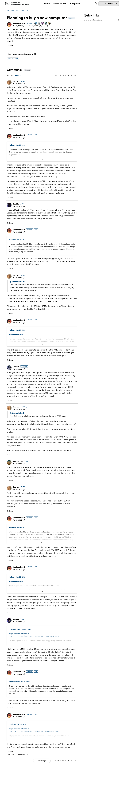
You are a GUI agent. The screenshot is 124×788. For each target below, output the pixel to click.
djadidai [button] (16, 204)
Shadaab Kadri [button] (19, 23)
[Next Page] (71, 75)
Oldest (17, 75)
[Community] (17, 3)
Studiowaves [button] (18, 461)
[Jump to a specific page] (75, 75)
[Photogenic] (35, 23)
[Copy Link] (47, 26)
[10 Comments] (46, 23)
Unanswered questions (101, 20)
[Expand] (42, 159)
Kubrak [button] (16, 81)
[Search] (96, 3)
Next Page (42, 761)
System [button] (43, 26)
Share (10, 45)
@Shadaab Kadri (17, 281)
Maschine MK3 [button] (13, 58)
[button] (9, 24)
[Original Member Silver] (39, 23)
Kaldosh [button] (16, 367)
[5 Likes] (49, 23)
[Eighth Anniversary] (42, 23)
